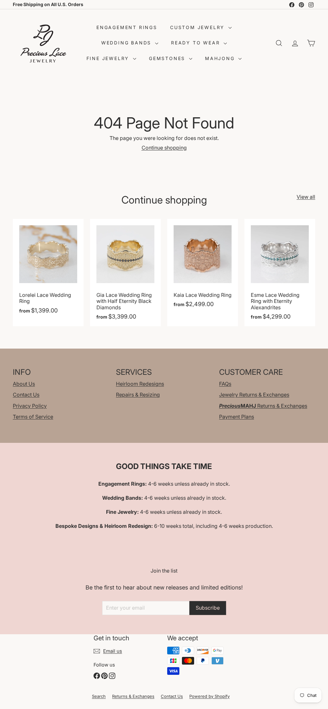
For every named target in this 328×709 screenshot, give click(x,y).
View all (306, 197)
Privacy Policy (30, 406)
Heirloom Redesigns (140, 384)
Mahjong (221, 58)
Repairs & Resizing (138, 394)
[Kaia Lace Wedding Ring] (202, 272)
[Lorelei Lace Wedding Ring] (48, 272)
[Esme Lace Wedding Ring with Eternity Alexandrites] (279, 272)
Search (99, 696)
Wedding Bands (127, 42)
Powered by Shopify (209, 696)
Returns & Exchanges (263, 406)
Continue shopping (164, 147)
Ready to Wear (196, 42)
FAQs (225, 384)
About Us (24, 384)
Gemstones (168, 58)
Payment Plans (236, 416)
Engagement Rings (126, 27)
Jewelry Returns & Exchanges (254, 394)
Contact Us (26, 394)
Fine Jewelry (108, 58)
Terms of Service (33, 416)
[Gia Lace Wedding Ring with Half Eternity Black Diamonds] (125, 272)
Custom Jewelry (198, 27)
